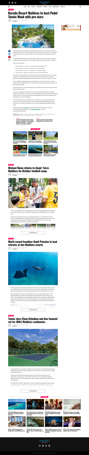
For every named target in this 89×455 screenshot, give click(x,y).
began (26, 107)
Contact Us (63, 6)
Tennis (32, 115)
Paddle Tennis (27, 115)
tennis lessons (38, 115)
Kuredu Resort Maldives (19, 115)
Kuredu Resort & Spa (51, 114)
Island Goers (39, 6)
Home (25, 6)
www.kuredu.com (35, 109)
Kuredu (22, 114)
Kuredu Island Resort (29, 114)
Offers (50, 6)
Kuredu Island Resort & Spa (40, 114)
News (29, 6)
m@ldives (15, 21)
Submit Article (56, 6)
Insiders (45, 6)
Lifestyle (33, 6)
